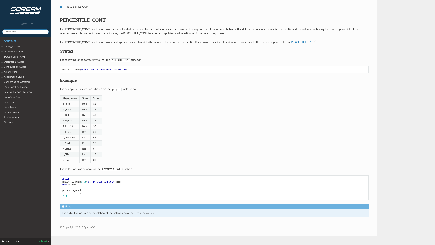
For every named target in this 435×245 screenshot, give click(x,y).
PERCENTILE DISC (302, 42)
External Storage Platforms (18, 92)
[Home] (61, 6)
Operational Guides (14, 62)
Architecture (10, 72)
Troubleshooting (12, 117)
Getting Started (12, 46)
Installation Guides (13, 51)
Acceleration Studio (14, 77)
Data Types (10, 107)
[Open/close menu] (2, 46)
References (9, 102)
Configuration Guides (15, 67)
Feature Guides (12, 97)
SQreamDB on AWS (14, 56)
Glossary (8, 122)
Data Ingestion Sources (16, 87)
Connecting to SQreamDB (17, 82)
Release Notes (11, 112)
